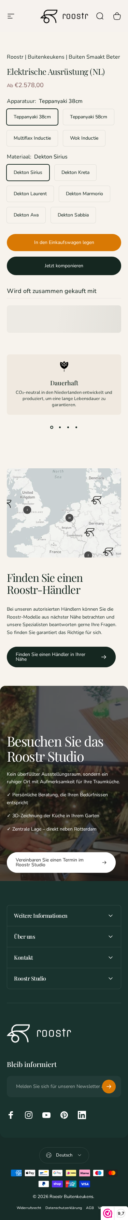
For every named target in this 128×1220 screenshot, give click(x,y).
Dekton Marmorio (84, 193)
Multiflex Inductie (32, 138)
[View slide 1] (52, 427)
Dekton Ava (26, 215)
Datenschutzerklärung (63, 1207)
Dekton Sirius (28, 172)
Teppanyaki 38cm (32, 117)
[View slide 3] (68, 427)
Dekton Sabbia (73, 215)
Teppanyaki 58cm (88, 117)
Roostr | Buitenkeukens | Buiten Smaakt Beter (63, 57)
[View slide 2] (60, 427)
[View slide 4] (76, 427)
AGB (90, 1207)
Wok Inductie (84, 138)
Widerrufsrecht (29, 1207)
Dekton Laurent (30, 193)
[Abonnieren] (109, 1086)
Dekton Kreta (75, 172)
